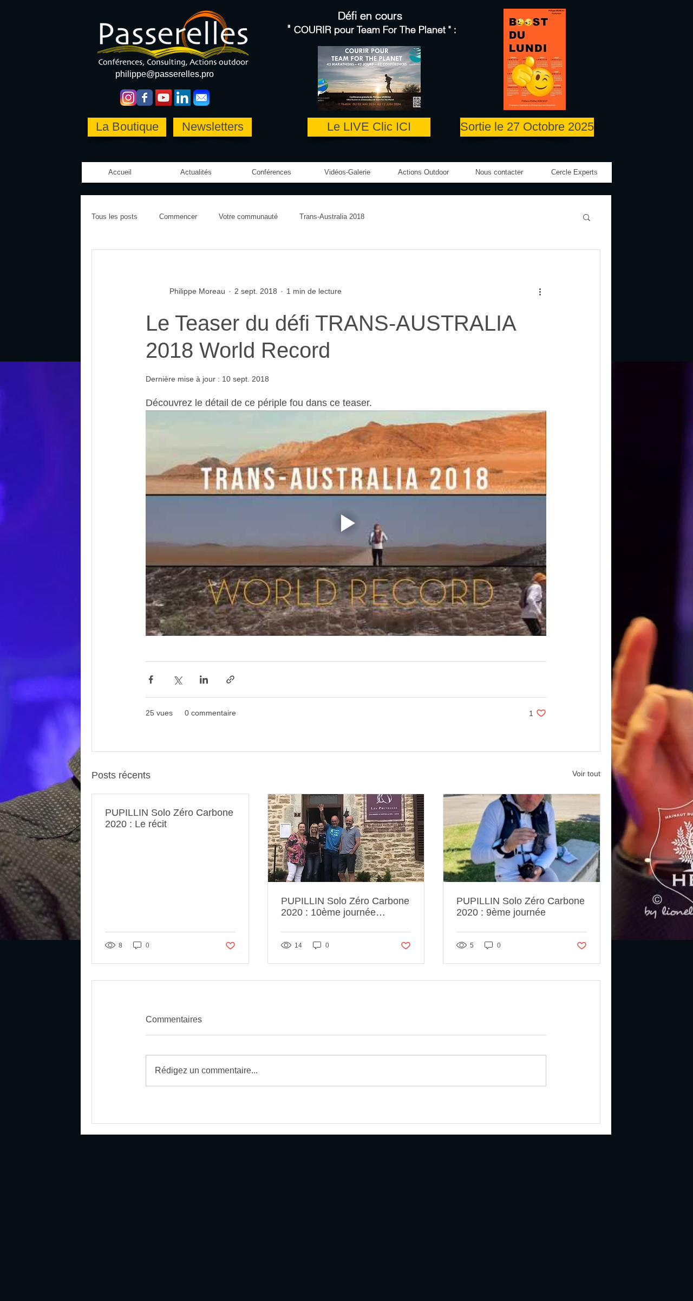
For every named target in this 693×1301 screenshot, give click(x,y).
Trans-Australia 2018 (331, 216)
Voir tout (586, 773)
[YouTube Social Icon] (163, 97)
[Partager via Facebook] (151, 679)
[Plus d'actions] (539, 291)
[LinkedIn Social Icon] (182, 97)
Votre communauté (248, 216)
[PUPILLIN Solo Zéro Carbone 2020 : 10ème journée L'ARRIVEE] (346, 838)
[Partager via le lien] (230, 679)
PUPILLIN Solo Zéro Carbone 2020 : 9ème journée (520, 907)
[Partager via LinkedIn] (204, 679)
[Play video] (346, 523)
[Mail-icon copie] (201, 97)
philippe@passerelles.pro (164, 74)
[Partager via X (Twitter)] (177, 679)
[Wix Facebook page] (144, 97)
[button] (347, 172)
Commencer (178, 216)
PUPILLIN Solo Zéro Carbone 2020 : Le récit (169, 818)
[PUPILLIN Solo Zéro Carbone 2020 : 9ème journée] (521, 838)
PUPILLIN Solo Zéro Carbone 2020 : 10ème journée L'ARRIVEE (345, 907)
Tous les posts (114, 216)
